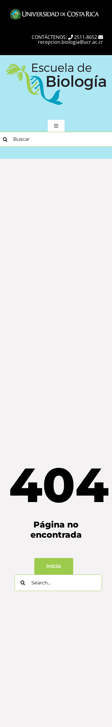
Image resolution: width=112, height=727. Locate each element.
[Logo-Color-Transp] (56, 62)
